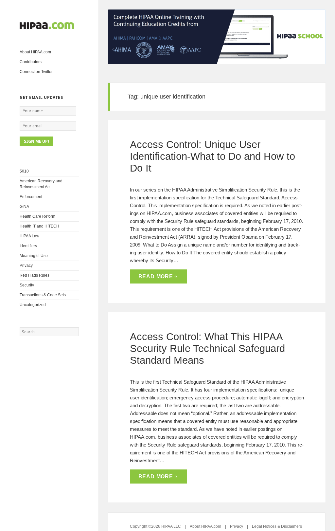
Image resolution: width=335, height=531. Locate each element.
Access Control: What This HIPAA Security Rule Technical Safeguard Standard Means (207, 348)
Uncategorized (33, 304)
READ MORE (155, 276)
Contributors (31, 62)
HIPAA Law (29, 236)
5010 (24, 171)
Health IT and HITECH (39, 226)
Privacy (26, 265)
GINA (24, 206)
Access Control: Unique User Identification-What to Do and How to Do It (212, 156)
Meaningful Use (34, 255)
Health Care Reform (37, 216)
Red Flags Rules (34, 275)
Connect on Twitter (36, 71)
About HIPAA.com (35, 52)
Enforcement (31, 196)
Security (27, 285)
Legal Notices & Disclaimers (277, 526)
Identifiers (28, 246)
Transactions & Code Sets (43, 295)
